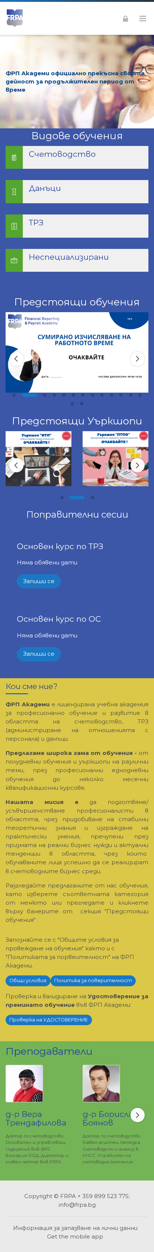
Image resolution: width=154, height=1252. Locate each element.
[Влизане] (125, 18)
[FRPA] (15, 18)
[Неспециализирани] (77, 260)
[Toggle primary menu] (142, 18)
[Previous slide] (16, 359)
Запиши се (39, 581)
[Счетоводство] (77, 157)
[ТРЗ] (77, 226)
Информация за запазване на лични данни (75, 1227)
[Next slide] (137, 359)
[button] (14, 395)
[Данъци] (77, 191)
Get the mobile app (75, 1236)
